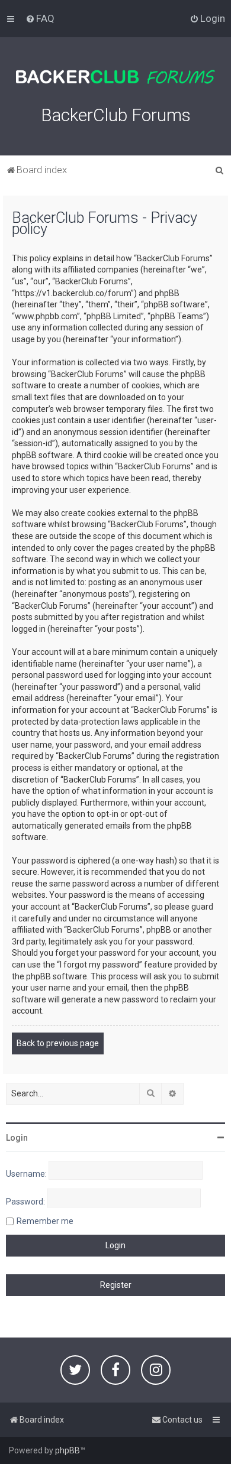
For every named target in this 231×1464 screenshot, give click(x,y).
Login (17, 1137)
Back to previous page (58, 1043)
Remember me (45, 1221)
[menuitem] (39, 18)
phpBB (67, 1450)
